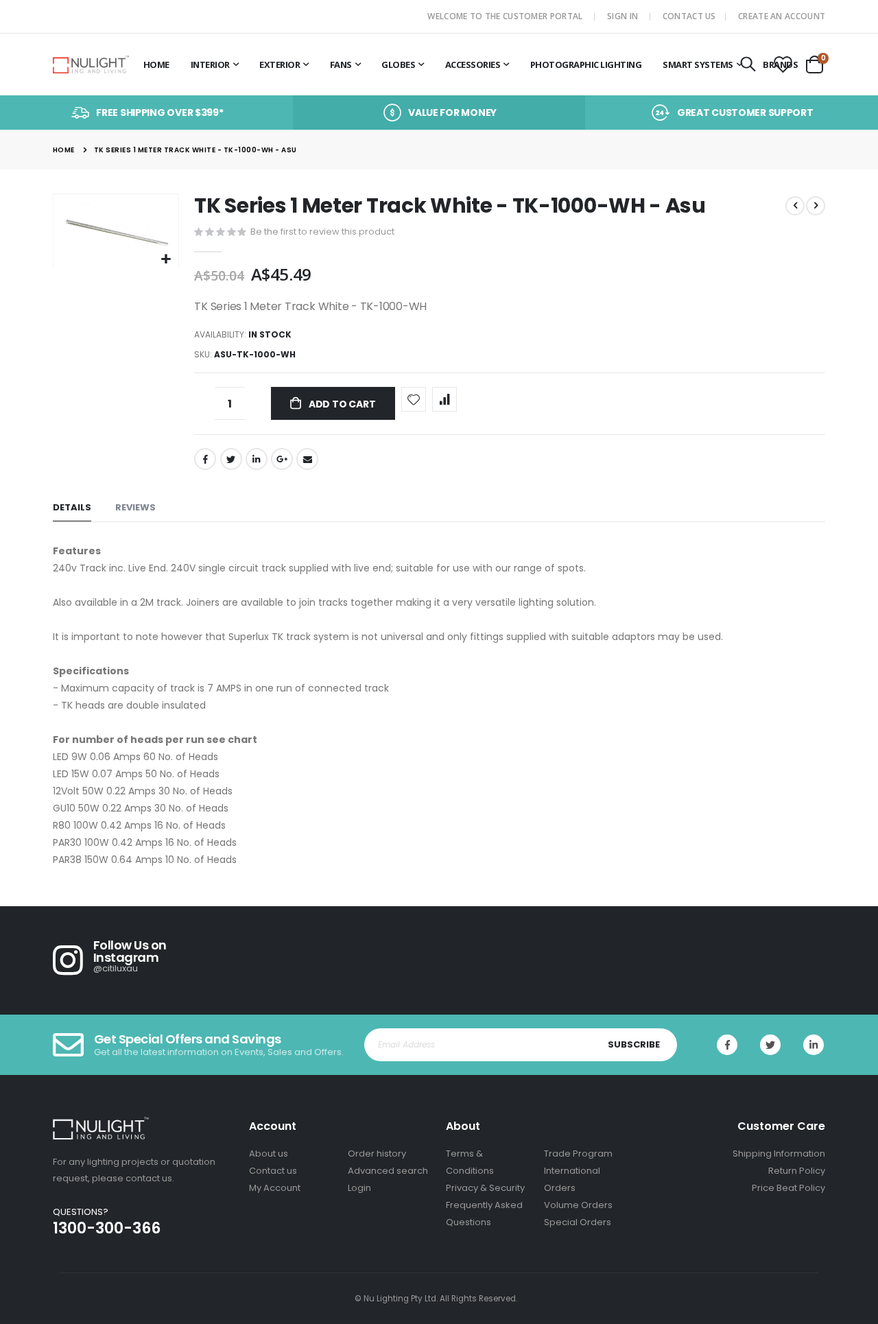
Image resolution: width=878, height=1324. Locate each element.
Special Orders (577, 1222)
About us (268, 1153)
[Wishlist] (783, 65)
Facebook (205, 459)
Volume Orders (578, 1204)
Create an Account (781, 16)
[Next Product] (815, 205)
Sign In (622, 16)
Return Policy (796, 1170)
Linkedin (813, 1045)
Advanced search (388, 1170)
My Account (274, 1187)
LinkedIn (257, 459)
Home (64, 150)
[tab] (72, 508)
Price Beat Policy (788, 1187)
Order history (377, 1153)
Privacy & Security (485, 1187)
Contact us (273, 1170)
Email (307, 459)
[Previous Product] (795, 205)
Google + (282, 459)
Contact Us (689, 16)
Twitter (231, 459)
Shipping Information (779, 1153)
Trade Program (578, 1153)
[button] (166, 260)
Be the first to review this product (322, 231)
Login (359, 1187)
